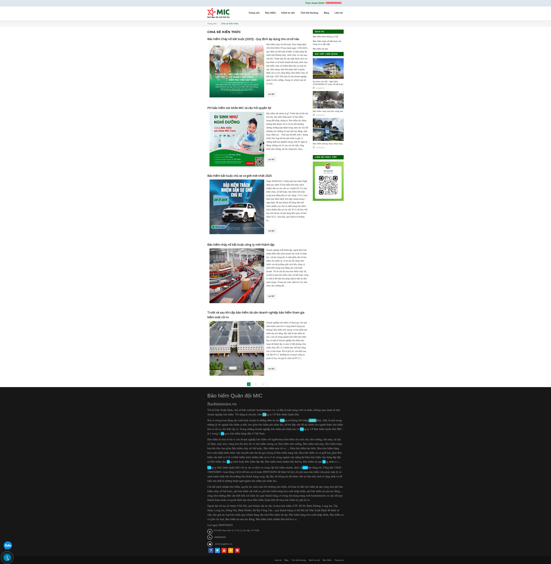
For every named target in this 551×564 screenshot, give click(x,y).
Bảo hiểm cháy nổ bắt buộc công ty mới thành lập (240, 244)
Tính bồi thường (298, 560)
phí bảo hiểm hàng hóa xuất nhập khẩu (283, 491)
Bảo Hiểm (327, 560)
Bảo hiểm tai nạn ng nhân (318, 461)
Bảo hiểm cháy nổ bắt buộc (247, 448)
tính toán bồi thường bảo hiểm (270, 486)
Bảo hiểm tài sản (320, 49)
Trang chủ (212, 23)
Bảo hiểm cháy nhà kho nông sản (328, 111)
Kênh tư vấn (314, 560)
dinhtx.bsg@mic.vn (223, 544)
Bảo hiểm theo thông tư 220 (325, 36)
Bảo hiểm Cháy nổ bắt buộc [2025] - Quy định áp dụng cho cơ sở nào (253, 39)
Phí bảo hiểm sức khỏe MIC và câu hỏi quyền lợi (239, 108)
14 (263, 384)
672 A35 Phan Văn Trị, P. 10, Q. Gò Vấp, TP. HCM (236, 530)
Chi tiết (271, 94)
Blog (286, 560)
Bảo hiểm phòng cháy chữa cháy (328, 143)
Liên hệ (278, 560)
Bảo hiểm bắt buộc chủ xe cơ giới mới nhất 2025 (239, 176)
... (259, 384)
